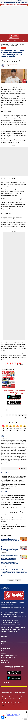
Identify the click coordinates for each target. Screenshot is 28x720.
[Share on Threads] (12, 61)
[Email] (14, 61)
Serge (2, 511)
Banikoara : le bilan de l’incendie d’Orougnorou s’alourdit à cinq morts (12, 487)
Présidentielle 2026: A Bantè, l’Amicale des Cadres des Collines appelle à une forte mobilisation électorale (12, 4)
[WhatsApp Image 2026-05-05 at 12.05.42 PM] (8, 378)
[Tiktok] (9, 682)
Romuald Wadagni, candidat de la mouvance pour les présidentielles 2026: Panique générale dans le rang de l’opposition (10, 540)
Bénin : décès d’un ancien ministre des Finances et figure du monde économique (12, 482)
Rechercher (23, 468)
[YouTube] (7, 682)
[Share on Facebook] (2, 61)
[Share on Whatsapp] (7, 61)
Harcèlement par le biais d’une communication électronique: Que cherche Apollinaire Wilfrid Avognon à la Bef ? (13, 526)
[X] (4, 682)
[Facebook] (2, 682)
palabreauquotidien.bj (21, 441)
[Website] (26, 436)
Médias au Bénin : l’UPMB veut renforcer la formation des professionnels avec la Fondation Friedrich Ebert (13, 477)
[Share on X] (5, 61)
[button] (26, 4)
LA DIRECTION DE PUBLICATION (11, 64)
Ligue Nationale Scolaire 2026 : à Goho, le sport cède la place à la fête (13, 485)
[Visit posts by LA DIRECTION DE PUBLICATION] (2, 436)
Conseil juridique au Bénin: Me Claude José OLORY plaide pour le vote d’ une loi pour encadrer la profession (13, 519)
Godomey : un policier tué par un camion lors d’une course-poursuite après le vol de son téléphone (13, 479)
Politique (3, 48)
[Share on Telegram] (10, 61)
